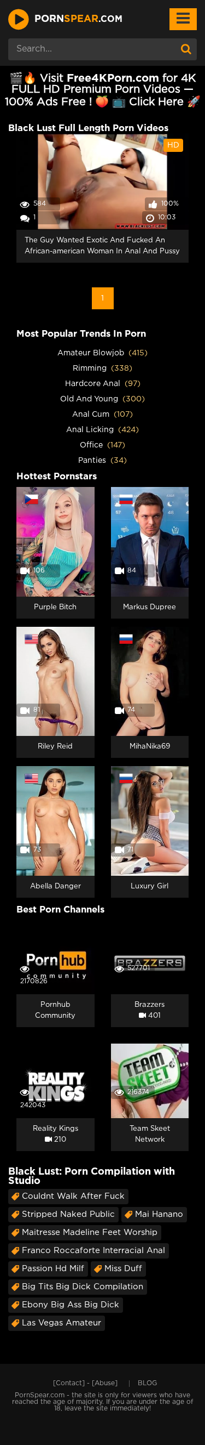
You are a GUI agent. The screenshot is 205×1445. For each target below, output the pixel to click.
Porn (78, 19)
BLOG (147, 1383)
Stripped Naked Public (68, 1214)
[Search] (186, 49)
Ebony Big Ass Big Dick (70, 1304)
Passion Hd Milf (53, 1268)
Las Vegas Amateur (61, 1323)
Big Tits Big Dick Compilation (82, 1286)
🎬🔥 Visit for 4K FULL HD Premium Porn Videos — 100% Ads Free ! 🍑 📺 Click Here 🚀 (103, 90)
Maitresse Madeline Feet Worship (89, 1232)
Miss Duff (123, 1268)
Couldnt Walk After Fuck (73, 1196)
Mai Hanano (159, 1214)
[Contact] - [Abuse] (85, 1383)
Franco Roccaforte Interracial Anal (93, 1250)
